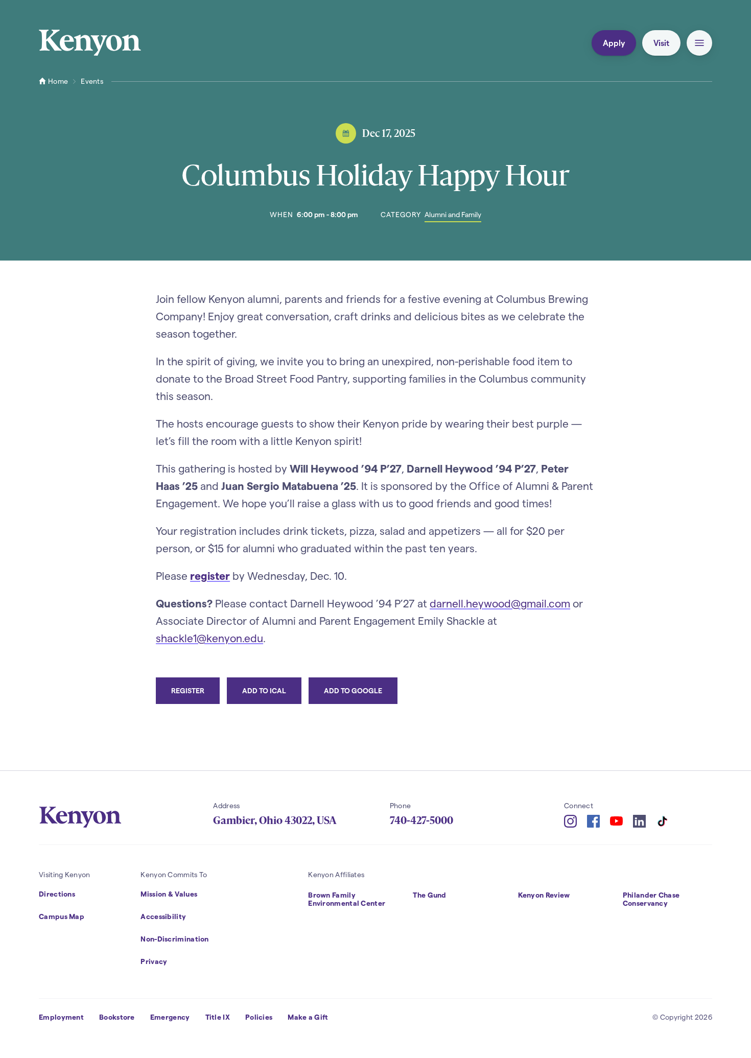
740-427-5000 (421, 820)
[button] (699, 43)
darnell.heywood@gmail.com (500, 603)
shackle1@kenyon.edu (209, 637)
